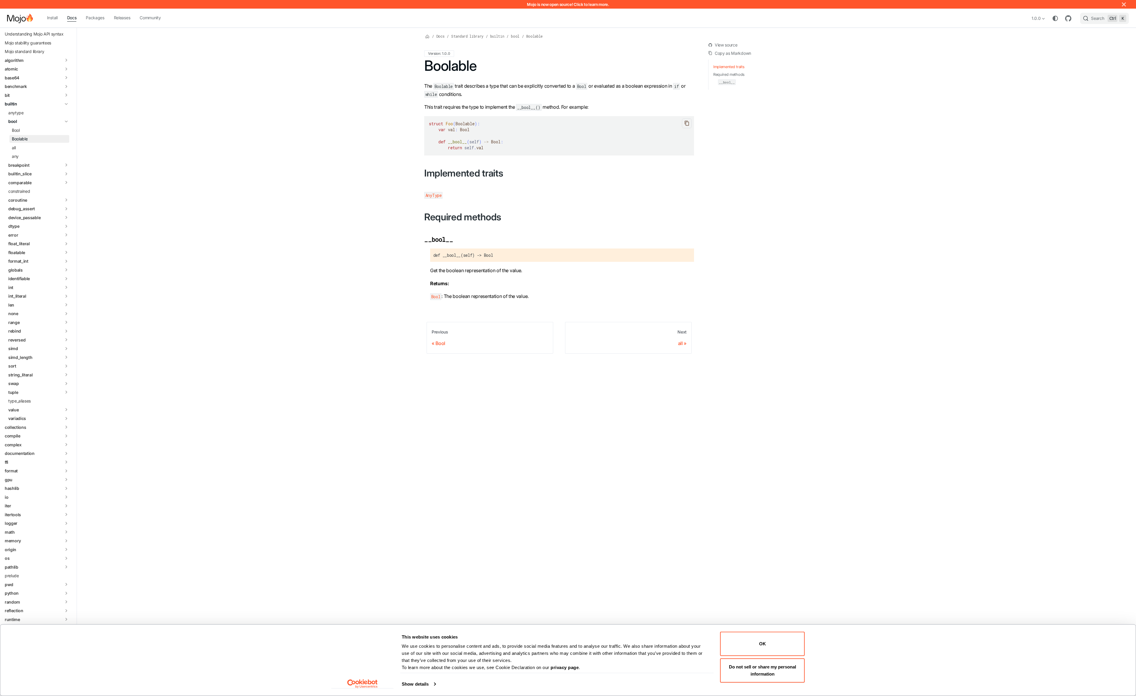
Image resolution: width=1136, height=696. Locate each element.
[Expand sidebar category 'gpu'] (66, 480)
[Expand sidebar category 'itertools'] (66, 515)
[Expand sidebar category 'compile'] (66, 436)
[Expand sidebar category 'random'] (66, 602)
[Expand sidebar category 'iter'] (66, 506)
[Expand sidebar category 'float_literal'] (66, 244)
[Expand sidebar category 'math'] (66, 532)
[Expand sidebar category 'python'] (66, 593)
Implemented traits (728, 67)
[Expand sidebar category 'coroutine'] (66, 200)
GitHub (1068, 18)
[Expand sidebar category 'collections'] (66, 427)
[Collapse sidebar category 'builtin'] (66, 104)
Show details (415, 684)
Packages (95, 17)
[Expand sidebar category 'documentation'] (66, 453)
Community (150, 17)
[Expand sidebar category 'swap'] (66, 383)
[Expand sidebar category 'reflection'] (66, 611)
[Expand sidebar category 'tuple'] (66, 392)
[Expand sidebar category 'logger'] (66, 523)
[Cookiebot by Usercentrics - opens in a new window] (362, 683)
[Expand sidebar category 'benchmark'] (66, 86)
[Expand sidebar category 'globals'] (66, 270)
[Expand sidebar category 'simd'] (66, 348)
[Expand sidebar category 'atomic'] (66, 69)
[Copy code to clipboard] (687, 123)
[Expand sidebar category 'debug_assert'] (66, 209)
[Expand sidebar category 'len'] (66, 305)
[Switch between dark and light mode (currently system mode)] (1055, 18)
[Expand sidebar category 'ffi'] (66, 462)
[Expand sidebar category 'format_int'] (66, 261)
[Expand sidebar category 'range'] (66, 322)
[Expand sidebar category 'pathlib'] (66, 567)
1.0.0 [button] (1036, 18)
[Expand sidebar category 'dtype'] (66, 226)
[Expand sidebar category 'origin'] (66, 550)
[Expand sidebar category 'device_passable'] (66, 218)
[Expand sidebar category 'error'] (66, 235)
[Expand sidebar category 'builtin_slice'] (66, 174)
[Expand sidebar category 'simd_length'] (66, 357)
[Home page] (427, 36)
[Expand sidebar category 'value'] (66, 410)
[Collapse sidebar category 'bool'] (66, 121)
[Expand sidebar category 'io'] (66, 497)
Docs (72, 17)
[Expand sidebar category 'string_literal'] (66, 375)
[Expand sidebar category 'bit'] (66, 95)
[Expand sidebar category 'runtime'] (66, 619)
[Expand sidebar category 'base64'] (66, 78)
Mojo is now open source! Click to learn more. (568, 4)
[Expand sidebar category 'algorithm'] (66, 60)
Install (52, 17)
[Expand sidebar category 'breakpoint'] (66, 165)
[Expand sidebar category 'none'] (66, 313)
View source (726, 44)
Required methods (729, 74)
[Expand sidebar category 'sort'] (66, 366)
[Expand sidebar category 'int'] (66, 287)
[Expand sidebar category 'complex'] (66, 445)
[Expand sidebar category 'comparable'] (66, 183)
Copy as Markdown (733, 53)
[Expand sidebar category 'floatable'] (66, 252)
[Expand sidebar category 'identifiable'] (66, 279)
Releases (122, 17)
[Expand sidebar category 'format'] (66, 471)
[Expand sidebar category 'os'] (66, 558)
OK (762, 643)
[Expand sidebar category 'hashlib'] (66, 488)
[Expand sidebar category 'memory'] (66, 541)
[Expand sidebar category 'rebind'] (66, 331)
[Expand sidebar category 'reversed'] (66, 340)
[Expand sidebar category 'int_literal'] (66, 296)
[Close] (1123, 4)
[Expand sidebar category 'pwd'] (66, 584)
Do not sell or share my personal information (762, 670)
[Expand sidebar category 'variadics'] (66, 418)
